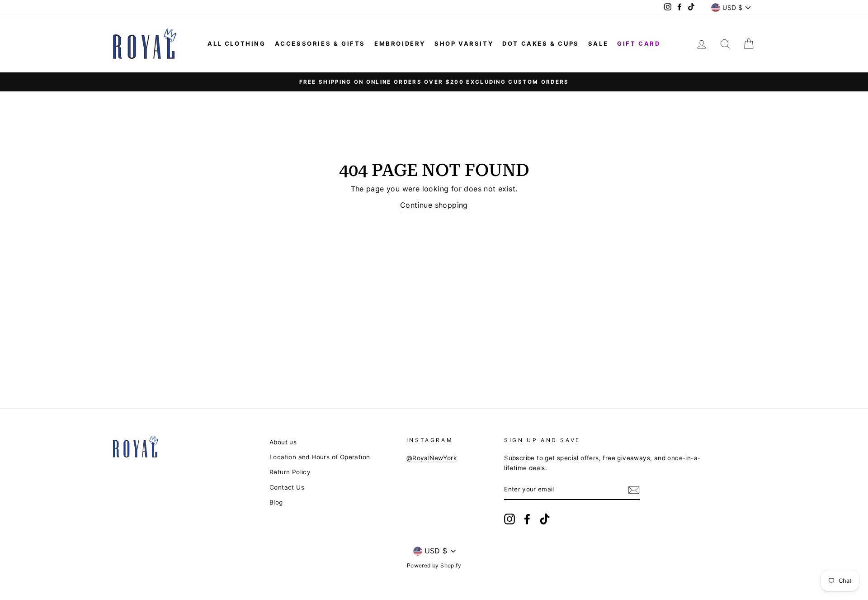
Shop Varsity (463, 43)
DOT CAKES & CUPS (540, 43)
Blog (276, 502)
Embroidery (399, 43)
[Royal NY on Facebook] (527, 519)
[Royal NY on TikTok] (544, 519)
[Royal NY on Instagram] (509, 519)
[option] (434, 82)
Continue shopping (434, 205)
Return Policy (290, 472)
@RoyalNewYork (431, 458)
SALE (598, 43)
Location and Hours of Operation (319, 457)
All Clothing (236, 43)
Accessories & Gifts (320, 43)
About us (283, 442)
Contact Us (286, 487)
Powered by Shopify (434, 565)
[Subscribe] (634, 490)
